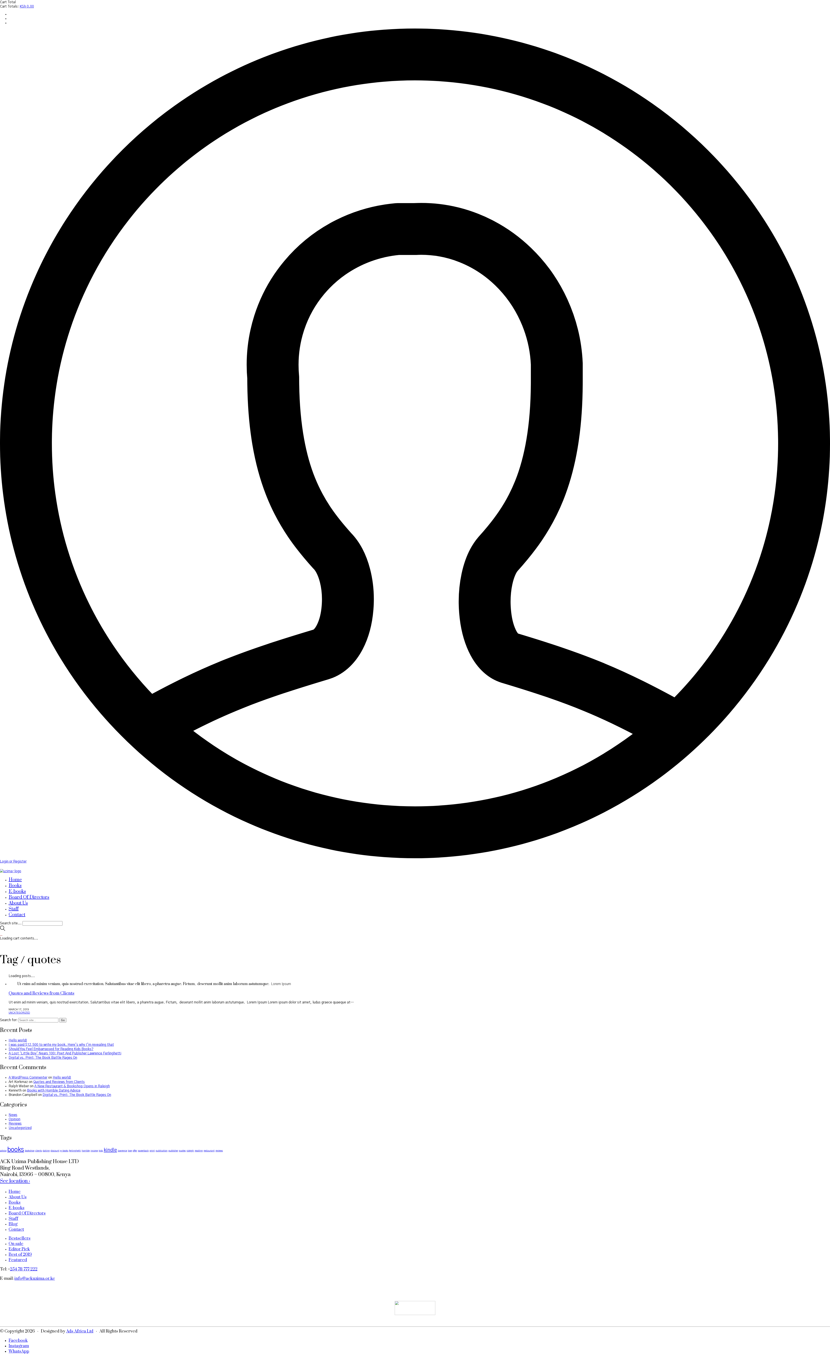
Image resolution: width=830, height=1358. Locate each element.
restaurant (209, 1150)
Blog (13, 1224)
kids (101, 1150)
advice (3, 1150)
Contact (16, 1229)
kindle (110, 1150)
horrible (86, 1150)
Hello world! (18, 1040)
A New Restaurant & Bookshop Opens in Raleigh (72, 1086)
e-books (64, 1150)
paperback (143, 1150)
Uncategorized (19, 1012)
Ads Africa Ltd (79, 1331)
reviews (219, 1150)
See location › (15, 1181)
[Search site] (2, 929)
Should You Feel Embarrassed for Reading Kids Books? (51, 1049)
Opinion (14, 1119)
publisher (173, 1150)
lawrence (122, 1150)
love (130, 1150)
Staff (13, 1218)
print (152, 1150)
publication (162, 1150)
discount (55, 1150)
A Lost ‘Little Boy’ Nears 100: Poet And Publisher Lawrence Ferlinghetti (65, 1053)
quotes (182, 1150)
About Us (18, 1197)
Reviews (15, 1123)
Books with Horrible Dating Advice (53, 1090)
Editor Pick (19, 1249)
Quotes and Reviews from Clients (41, 993)
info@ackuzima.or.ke (34, 1278)
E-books (16, 1208)
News (13, 1115)
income (94, 1150)
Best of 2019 (20, 1254)
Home (15, 1191)
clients (38, 1150)
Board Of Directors (27, 1213)
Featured (18, 1260)
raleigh (190, 1150)
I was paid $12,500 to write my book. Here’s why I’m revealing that (61, 1044)
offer (135, 1150)
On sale (16, 1244)
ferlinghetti (75, 1150)
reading (199, 1150)
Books (15, 1202)
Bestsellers (19, 1238)
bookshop (29, 1150)
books (15, 1149)
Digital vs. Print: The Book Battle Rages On (43, 1057)
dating (46, 1150)
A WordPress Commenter (28, 1077)
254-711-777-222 (23, 1269)
